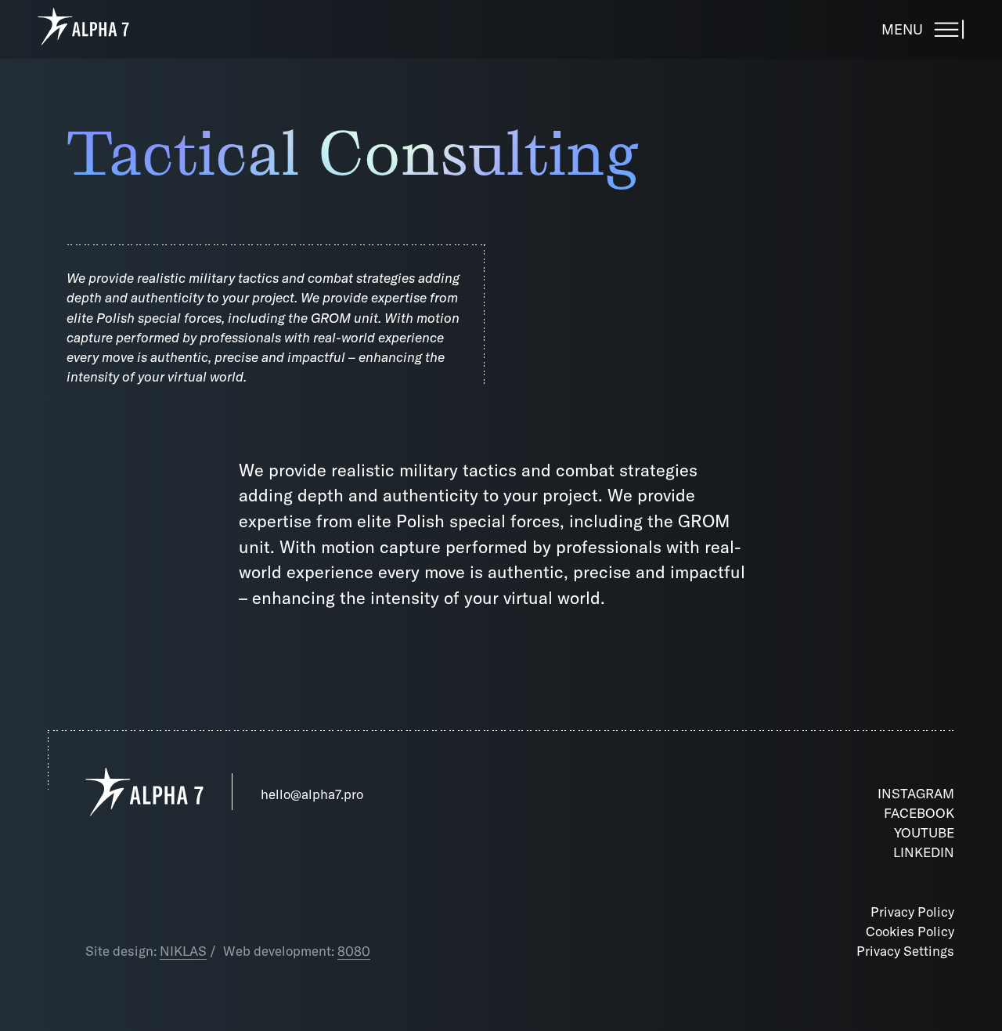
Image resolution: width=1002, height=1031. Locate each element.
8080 (353, 950)
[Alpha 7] (83, 29)
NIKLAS (183, 950)
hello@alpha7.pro (312, 794)
